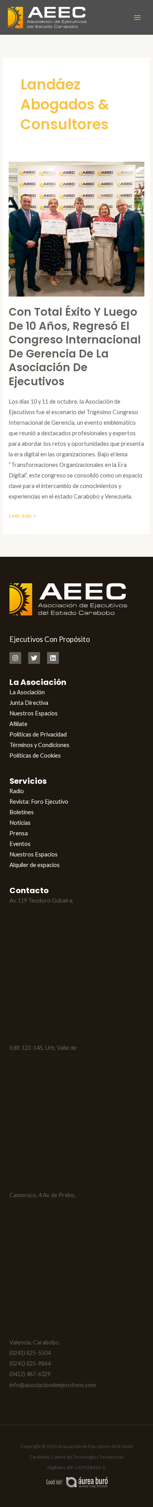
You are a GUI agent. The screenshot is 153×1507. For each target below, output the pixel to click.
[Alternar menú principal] (137, 17)
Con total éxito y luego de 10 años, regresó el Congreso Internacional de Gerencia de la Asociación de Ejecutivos (75, 346)
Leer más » (22, 514)
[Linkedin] (53, 658)
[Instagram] (15, 658)
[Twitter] (34, 658)
